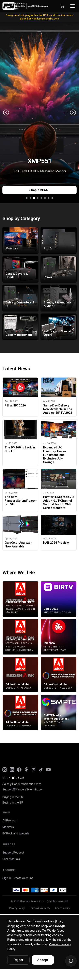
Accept (42, 960)
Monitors (8, 827)
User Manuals (11, 859)
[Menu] (72, 6)
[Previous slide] (6, 112)
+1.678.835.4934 (13, 778)
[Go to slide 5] (41, 198)
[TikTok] (41, 769)
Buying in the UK (12, 797)
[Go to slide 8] (52, 198)
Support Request (13, 852)
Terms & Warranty (40, 908)
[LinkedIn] (12, 769)
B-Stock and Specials (15, 833)
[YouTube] (48, 769)
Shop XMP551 (39, 190)
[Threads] (26, 769)
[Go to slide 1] (27, 198)
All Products (10, 820)
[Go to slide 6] (45, 198)
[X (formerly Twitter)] (34, 769)
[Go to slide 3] (34, 198)
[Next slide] (73, 112)
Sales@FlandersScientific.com (21, 784)
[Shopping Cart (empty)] (62, 6)
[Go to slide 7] (48, 198)
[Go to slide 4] (37, 198)
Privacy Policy (17, 908)
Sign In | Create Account (17, 878)
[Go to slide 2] (30, 198)
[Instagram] (4, 769)
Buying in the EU (12, 802)
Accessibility (62, 908)
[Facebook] (19, 769)
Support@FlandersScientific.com (23, 789)
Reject (18, 960)
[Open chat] (71, 961)
